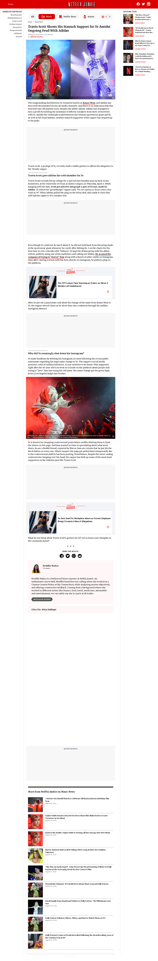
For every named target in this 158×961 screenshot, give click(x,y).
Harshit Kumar (140, 49)
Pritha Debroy (140, 23)
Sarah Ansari (139, 36)
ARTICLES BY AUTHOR (41, 599)
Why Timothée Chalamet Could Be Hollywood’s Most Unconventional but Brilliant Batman (145, 56)
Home (10, 4)
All (32, 16)
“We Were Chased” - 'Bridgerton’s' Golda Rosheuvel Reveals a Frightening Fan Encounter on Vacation (144, 17)
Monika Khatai (140, 75)
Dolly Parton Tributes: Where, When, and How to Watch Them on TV (75, 918)
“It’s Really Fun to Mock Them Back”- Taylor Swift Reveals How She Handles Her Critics (144, 30)
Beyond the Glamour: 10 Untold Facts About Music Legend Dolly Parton (76, 884)
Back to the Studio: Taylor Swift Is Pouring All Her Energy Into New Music (77, 833)
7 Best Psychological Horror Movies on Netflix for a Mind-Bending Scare (144, 69)
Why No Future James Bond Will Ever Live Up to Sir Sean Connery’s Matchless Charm (144, 43)
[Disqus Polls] (70, 646)
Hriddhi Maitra (36, 37)
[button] (113, 98)
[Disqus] (70, 712)
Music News (39, 22)
